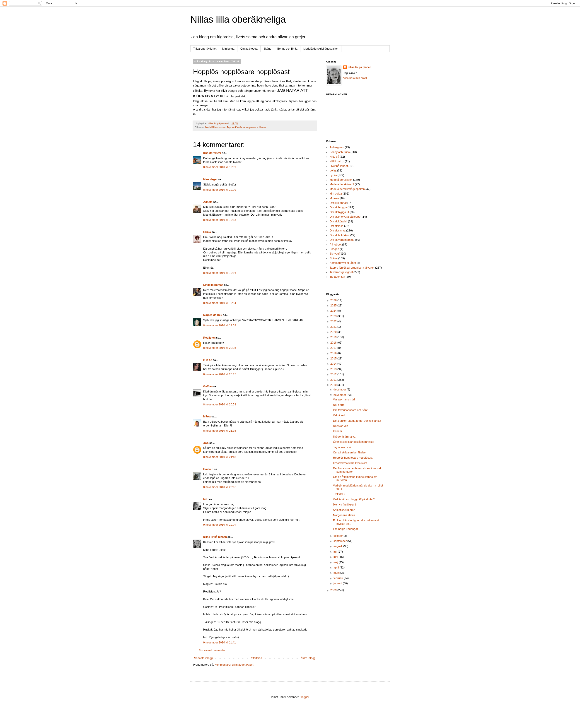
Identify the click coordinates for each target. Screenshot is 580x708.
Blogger (304, 697)
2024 (333, 310)
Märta (207, 416)
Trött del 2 (339, 494)
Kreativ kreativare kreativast (350, 463)
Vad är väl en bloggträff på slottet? (354, 499)
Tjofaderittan (337, 276)
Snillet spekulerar (344, 510)
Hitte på (334, 156)
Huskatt (208, 469)
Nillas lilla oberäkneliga (238, 19)
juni (336, 557)
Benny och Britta (287, 48)
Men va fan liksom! (344, 504)
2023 (333, 316)
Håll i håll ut (337, 161)
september (340, 541)
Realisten (209, 337)
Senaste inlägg (203, 658)
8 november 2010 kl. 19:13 (219, 220)
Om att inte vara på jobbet (345, 216)
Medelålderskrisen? (342, 184)
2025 (333, 305)
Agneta (208, 202)
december (340, 389)
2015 (333, 358)
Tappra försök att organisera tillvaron (247, 127)
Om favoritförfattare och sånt (350, 410)
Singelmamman (213, 285)
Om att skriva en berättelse (349, 452)
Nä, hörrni (339, 405)
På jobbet (335, 244)
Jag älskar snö (342, 447)
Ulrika (207, 232)
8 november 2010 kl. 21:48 (219, 457)
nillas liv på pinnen (215, 537)
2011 (333, 379)
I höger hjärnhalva (344, 436)
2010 (333, 385)
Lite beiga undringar (345, 529)
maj (336, 562)
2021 (333, 326)
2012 (333, 374)
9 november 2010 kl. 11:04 (219, 524)
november (340, 395)
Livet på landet (339, 166)
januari (338, 583)
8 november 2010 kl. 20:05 (219, 347)
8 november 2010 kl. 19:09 (219, 167)
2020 (333, 332)
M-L (205, 499)
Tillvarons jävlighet (204, 48)
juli (336, 551)
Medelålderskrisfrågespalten (320, 48)
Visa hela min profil (355, 78)
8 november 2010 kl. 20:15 (219, 374)
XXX (206, 443)
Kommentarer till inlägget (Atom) (234, 664)
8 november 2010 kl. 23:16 (219, 487)
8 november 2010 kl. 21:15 (219, 430)
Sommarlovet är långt (343, 263)
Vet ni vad (339, 415)
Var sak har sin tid (344, 399)
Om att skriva (338, 230)
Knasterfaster (212, 153)
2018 (333, 342)
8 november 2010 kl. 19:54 (219, 303)
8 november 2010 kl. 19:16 (219, 273)
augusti (338, 546)
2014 (333, 363)
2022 (333, 321)
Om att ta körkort (340, 235)
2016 (333, 353)
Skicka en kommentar (212, 650)
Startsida (256, 658)
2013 (333, 369)
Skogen (334, 249)
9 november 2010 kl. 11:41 (219, 642)
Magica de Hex (212, 315)
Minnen (334, 198)
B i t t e (207, 360)
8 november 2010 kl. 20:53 (219, 404)
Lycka (333, 175)
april (337, 567)
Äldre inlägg (308, 658)
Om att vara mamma (342, 239)
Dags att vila (340, 426)
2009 (333, 590)
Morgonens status (344, 515)
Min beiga (228, 48)
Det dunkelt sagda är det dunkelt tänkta (357, 420)
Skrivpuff (335, 253)
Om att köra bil (338, 221)
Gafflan (208, 386)
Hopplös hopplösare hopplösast (352, 457)
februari (339, 578)
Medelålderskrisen (215, 127)
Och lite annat (338, 203)
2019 (333, 337)
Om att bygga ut (339, 212)
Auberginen (337, 147)
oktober (338, 535)
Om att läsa (336, 226)
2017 (333, 347)
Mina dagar (210, 179)
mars (337, 572)
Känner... (338, 431)
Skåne (267, 48)
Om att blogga (249, 48)
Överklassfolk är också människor (353, 441)
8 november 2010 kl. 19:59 (219, 325)
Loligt (333, 170)
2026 (333, 300)
